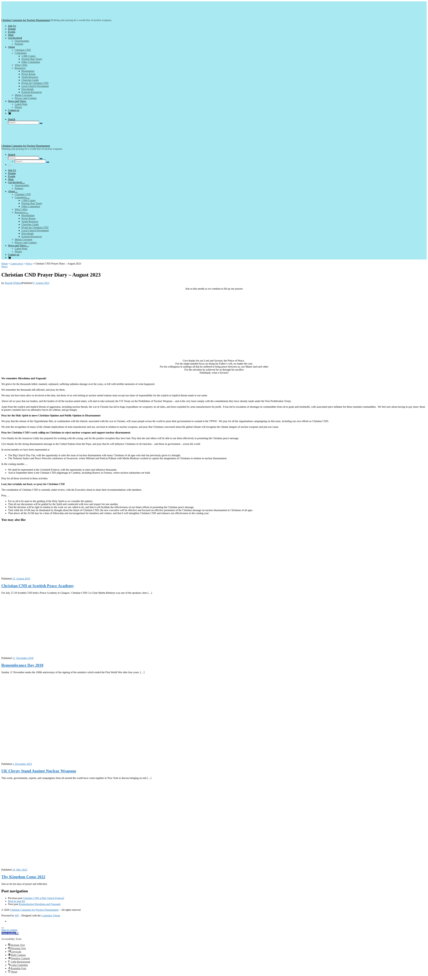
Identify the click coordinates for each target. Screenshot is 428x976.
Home (4, 263)
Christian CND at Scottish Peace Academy (37, 586)
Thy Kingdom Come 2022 (23, 877)
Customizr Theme (50, 915)
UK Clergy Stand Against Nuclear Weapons (38, 771)
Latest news (17, 263)
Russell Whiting (13, 283)
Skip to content (9, 929)
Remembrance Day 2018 (22, 665)
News (29, 263)
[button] (10, 933)
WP (17, 915)
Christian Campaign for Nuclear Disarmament (34, 909)
